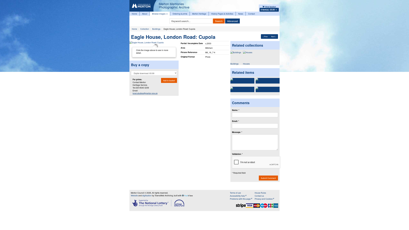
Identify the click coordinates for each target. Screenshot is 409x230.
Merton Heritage (199, 13)
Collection (144, 28)
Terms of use (235, 192)
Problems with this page (240, 198)
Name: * (235, 110)
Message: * (237, 132)
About (144, 13)
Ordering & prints (180, 13)
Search (219, 21)
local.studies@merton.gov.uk (145, 93)
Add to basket (169, 80)
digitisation (147, 195)
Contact (251, 13)
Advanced (232, 21)
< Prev (265, 36)
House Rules (260, 192)
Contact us (259, 195)
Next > (273, 36)
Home (134, 13)
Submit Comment (268, 178)
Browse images (159, 13)
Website (134, 195)
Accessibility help (237, 195)
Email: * (235, 121)
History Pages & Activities (222, 13)
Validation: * (237, 154)
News (240, 13)
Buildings (156, 28)
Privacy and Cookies (264, 198)
